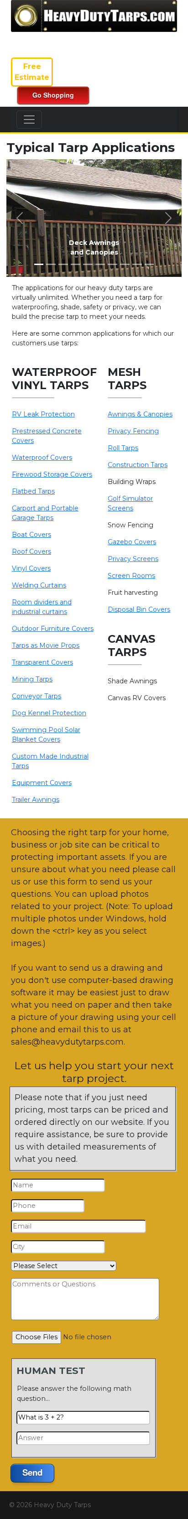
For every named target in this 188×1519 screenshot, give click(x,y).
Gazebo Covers (132, 542)
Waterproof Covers (42, 457)
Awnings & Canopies (140, 414)
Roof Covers (31, 551)
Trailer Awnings (35, 800)
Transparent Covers (42, 662)
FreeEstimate (32, 72)
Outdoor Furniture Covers (53, 628)
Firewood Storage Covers (52, 474)
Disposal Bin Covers (139, 609)
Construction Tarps (137, 465)
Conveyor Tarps (36, 696)
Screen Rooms (131, 576)
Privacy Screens (133, 559)
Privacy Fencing (133, 431)
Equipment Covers (42, 783)
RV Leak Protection (43, 414)
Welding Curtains (39, 585)
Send (32, 1472)
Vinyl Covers (31, 568)
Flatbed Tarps (33, 491)
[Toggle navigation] (29, 119)
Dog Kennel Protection (49, 713)
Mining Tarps (32, 679)
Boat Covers (31, 535)
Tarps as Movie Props (45, 645)
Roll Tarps (123, 448)
